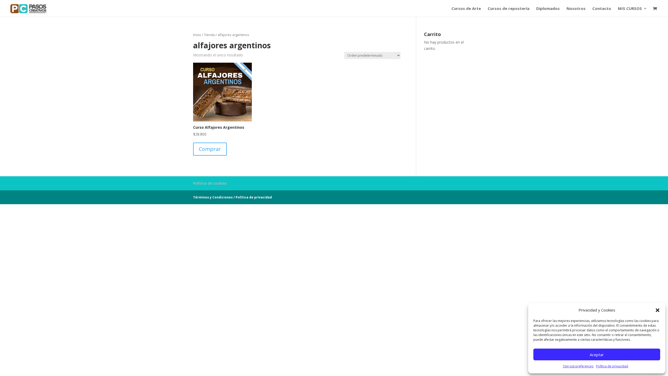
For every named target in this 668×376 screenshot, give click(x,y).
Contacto (601, 9)
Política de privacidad (612, 366)
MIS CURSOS (630, 9)
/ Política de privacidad (253, 197)
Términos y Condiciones (213, 197)
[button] (657, 310)
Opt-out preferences (578, 366)
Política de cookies (210, 183)
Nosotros (576, 9)
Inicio (197, 34)
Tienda (209, 34)
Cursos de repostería (508, 9)
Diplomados (548, 9)
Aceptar (597, 354)
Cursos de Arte (466, 9)
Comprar (210, 148)
